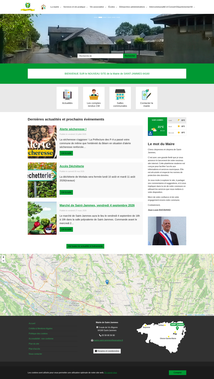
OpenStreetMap (199, 315)
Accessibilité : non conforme (41, 339)
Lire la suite (66, 153)
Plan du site (34, 344)
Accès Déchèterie (72, 166)
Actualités (67, 103)
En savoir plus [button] (110, 373)
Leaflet (189, 315)
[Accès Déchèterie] (42, 180)
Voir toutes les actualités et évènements (85, 246)
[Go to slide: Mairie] (109, 17)
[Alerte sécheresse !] (42, 142)
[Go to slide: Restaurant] (114, 17)
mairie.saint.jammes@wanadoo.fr (108, 340)
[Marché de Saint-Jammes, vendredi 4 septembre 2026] (42, 218)
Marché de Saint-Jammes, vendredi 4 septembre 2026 (97, 205)
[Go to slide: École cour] (105, 17)
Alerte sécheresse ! (73, 129)
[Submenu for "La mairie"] (55, 6)
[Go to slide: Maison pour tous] (96, 17)
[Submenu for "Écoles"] (112, 6)
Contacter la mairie (146, 104)
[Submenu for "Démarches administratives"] (132, 6)
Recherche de (85, 56)
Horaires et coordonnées (108, 351)
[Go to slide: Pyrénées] (118, 17)
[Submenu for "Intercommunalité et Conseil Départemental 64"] (171, 6)
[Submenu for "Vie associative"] (97, 6)
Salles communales (120, 104)
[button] (107, 282)
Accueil (32, 323)
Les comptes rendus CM (94, 104)
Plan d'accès (34, 349)
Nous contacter (35, 354)
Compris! (178, 373)
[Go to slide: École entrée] (100, 17)
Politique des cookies (38, 334)
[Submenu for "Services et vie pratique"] (74, 6)
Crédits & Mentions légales (40, 328)
